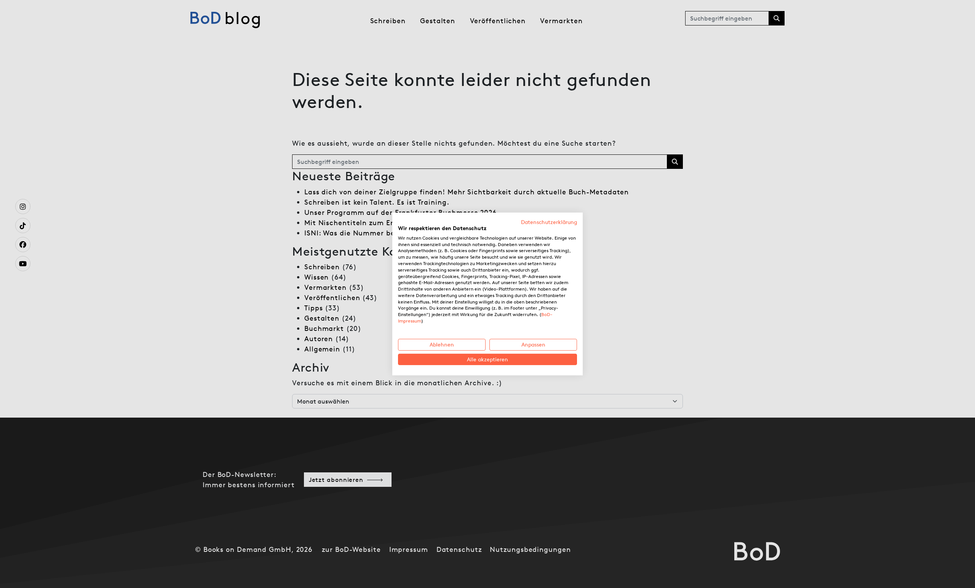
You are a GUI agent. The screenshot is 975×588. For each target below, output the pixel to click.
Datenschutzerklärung (549, 222)
